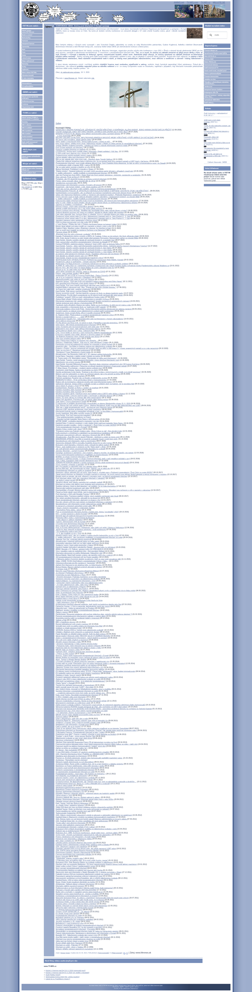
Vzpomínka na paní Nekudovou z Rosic (71, 575)
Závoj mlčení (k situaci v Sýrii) (67, 386)
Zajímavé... (25, 69)
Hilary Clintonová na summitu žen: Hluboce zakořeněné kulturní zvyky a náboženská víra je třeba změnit (95, 591)
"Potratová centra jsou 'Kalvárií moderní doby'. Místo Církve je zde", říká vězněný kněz (89, 431)
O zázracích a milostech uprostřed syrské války (74, 506)
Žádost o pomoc (62, 612)
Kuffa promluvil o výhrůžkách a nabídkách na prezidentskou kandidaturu (83, 433)
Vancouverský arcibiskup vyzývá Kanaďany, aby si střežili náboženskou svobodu (87, 878)
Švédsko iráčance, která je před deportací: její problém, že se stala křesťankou (86, 486)
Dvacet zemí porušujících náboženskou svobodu (74, 780)
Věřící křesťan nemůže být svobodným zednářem (74, 919)
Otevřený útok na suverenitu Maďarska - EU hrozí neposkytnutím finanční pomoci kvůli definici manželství (96, 864)
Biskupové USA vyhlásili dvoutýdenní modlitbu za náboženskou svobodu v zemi (86, 829)
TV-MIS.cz (205, 2)
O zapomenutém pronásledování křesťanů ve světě (75, 772)
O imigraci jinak (62, 569)
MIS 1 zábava (26, 125)
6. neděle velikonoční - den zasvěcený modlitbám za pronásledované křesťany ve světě (89, 537)
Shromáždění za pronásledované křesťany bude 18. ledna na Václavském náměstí (87, 931)
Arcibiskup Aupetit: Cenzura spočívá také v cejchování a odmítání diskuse (84, 396)
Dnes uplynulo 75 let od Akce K (68, 177)
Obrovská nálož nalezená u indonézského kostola (74, 908)
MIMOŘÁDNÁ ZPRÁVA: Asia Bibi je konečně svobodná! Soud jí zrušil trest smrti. (87, 439)
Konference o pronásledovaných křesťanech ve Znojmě (77, 896)
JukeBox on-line (210, 79)
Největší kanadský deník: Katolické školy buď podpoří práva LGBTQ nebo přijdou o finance (90, 394)
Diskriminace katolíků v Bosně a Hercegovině (73, 852)
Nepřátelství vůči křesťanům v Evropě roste (72, 724)
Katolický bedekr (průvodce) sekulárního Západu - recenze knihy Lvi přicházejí (85, 547)
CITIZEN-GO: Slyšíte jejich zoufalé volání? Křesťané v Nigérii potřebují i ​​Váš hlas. (87, 151)
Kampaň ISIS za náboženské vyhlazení (71, 587)
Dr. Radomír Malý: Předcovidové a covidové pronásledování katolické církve (85, 315)
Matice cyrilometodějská (212, 73)
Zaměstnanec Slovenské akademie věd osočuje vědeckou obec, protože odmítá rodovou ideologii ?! (94, 614)
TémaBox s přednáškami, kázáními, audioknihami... (216, 83)
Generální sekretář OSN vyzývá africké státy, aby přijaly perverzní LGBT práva (86, 849)
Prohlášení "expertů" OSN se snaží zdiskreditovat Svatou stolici (80, 297)
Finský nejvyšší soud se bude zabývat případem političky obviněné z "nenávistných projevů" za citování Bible (98, 197)
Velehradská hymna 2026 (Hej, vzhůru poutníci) (63, 977)
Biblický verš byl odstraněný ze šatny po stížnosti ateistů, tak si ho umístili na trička (88, 374)
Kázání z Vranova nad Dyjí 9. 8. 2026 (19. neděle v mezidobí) (67, 973)
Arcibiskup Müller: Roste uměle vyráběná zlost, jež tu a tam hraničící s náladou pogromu (89, 764)
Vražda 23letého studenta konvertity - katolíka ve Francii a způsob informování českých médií (92, 146)
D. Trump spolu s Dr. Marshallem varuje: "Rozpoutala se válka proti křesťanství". (86, 358)
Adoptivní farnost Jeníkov (213, 89)
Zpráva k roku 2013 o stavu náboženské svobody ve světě (78, 679)
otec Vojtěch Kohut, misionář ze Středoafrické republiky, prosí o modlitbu (83, 689)
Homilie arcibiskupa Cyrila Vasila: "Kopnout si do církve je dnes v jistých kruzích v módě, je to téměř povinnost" (98, 372)
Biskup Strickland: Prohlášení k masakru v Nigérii (74, 169)
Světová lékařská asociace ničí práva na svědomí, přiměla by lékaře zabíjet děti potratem (90, 212)
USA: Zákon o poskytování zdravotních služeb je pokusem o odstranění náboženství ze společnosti (94, 815)
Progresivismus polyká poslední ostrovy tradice (74, 155)
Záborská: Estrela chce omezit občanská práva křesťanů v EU (79, 667)
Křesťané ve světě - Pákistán (67, 945)
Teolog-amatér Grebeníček (66, 813)
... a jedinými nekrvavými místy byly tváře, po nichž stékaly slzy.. (81, 693)
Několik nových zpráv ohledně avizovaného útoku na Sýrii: (78, 715)
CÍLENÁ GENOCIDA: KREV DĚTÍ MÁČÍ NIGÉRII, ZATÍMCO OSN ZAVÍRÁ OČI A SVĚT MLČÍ (92, 132)
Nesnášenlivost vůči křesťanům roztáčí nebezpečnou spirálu (79, 504)
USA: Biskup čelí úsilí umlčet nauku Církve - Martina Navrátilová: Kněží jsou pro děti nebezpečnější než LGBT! (98, 405)
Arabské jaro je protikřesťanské (67, 831)
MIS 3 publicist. (27, 130)
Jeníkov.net (208, 86)
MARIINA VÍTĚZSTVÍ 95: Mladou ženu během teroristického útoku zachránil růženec (88, 134)
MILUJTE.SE (219, 2)
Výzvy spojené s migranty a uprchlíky (70, 465)
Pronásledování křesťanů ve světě (69, 916)
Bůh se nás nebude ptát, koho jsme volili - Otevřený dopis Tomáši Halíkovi (84, 159)
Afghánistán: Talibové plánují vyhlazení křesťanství (75, 884)
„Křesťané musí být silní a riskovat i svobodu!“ (73, 234)
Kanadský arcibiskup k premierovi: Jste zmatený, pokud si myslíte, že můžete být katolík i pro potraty (95, 453)
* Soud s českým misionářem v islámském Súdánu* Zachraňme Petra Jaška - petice (75, 509)
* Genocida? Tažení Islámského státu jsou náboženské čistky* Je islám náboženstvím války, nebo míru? (79, 584)
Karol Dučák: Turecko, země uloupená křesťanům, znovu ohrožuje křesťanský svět (87, 360)
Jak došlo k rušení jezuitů (65, 480)
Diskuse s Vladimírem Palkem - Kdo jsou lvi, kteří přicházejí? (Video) (82, 342)
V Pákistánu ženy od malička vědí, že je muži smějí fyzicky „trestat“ (82, 860)
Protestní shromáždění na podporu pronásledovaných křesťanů (79, 925)
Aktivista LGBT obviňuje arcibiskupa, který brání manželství (78, 409)
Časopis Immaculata (211, 76)
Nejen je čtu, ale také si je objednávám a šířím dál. (213, 155)
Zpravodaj (25, 46)
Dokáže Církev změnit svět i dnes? (69, 429)
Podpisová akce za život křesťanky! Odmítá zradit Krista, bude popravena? (85, 888)
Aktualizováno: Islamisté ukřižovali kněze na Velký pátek (77, 541)
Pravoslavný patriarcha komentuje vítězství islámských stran (79, 876)
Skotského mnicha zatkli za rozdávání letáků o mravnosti (78, 618)
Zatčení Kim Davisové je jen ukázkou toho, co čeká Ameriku (79, 565)
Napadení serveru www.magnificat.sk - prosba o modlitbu (77, 894)
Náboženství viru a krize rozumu (68, 362)
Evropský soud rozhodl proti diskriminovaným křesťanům (77, 768)
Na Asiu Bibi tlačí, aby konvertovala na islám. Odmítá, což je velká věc (83, 468)
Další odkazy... (209, 102)
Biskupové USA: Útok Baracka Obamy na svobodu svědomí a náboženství (84, 862)
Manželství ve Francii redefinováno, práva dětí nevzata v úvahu (80, 766)
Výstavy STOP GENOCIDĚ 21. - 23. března (72, 912)
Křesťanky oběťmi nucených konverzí (70, 886)
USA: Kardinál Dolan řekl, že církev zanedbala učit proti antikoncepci (82, 821)
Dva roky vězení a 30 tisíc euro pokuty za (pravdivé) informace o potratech (84, 502)
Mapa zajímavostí (28, 61)
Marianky (25, 64)
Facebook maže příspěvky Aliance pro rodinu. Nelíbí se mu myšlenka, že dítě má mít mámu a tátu (93, 305)
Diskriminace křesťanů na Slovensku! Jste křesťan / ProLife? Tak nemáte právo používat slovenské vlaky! (96, 730)
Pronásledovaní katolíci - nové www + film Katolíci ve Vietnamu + (81, 774)
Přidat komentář (117, 953)
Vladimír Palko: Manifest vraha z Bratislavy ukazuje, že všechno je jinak (83, 228)
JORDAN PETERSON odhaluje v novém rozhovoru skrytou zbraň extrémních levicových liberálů (92, 463)
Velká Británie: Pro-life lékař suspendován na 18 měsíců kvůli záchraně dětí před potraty (89, 295)
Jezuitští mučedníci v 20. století (68, 921)
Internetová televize (211, 65)
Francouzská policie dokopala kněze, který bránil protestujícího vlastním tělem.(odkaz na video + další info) (97, 744)
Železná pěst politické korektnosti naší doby (72, 488)
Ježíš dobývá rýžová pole (65, 321)
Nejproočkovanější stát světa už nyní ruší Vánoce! (75, 279)
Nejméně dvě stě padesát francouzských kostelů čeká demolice (80, 516)
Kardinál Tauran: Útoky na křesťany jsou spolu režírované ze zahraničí (83, 809)
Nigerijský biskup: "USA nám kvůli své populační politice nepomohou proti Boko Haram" (89, 281)
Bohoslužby (26, 38)
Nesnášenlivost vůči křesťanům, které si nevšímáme (76, 441)
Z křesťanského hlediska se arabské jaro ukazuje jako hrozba (79, 870)
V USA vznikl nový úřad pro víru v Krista (71, 153)
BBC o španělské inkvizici (66, 622)
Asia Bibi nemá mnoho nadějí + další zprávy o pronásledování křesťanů (83, 937)
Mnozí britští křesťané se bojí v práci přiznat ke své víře (77, 596)
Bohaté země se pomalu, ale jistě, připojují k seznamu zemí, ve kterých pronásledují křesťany (91, 476)
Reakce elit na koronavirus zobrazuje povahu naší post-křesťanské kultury (84, 382)
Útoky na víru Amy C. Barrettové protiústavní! (73, 350)
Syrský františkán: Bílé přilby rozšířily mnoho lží (74, 413)
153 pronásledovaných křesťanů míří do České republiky (77, 557)
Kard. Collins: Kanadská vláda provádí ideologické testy (77, 461)
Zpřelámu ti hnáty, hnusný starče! (68, 675)
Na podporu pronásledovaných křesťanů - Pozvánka (75, 929)
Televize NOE (208, 59)
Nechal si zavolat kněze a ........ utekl (70, 317)
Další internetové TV (211, 68)
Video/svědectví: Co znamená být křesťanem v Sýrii (76, 581)
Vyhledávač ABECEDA (212, 100)
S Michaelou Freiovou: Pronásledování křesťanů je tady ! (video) (80, 732)
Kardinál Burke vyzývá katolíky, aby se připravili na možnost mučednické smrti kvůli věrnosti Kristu (93, 193)
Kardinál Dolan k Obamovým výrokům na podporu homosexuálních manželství (86, 817)
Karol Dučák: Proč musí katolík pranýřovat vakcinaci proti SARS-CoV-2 (83, 285)
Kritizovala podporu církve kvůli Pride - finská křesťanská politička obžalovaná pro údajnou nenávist (94, 309)
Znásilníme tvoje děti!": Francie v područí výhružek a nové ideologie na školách (86, 734)
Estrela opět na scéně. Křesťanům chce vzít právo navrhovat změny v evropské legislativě (90, 663)
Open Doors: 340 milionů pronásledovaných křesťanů (76, 325)
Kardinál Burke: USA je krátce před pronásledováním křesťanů (79, 880)
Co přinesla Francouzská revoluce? (69, 910)
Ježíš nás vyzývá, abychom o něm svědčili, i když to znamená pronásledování (86, 189)
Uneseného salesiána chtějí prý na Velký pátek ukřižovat (77, 543)
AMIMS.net (179, 2)
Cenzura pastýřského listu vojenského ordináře (74, 854)
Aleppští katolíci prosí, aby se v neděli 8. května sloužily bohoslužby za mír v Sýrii (87, 535)
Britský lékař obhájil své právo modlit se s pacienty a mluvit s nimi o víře (83, 226)
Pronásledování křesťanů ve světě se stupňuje (73, 470)
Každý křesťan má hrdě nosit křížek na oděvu (73, 699)
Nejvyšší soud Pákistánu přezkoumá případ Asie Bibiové (77, 571)
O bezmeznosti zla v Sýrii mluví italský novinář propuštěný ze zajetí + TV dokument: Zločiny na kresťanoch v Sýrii (82, 712)
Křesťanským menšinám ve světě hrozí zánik (73, 703)
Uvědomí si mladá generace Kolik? (69, 628)
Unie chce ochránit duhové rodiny (68, 339)
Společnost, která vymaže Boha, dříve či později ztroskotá (78, 313)
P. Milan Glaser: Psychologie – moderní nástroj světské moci (79, 368)
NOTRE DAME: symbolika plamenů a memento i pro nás (77, 421)
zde (35, 183)
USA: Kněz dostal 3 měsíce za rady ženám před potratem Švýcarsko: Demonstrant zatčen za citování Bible (97, 238)
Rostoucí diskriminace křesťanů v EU (70, 791)
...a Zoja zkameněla (63, 136)
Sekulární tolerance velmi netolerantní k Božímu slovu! (76, 220)
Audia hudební (27, 136)
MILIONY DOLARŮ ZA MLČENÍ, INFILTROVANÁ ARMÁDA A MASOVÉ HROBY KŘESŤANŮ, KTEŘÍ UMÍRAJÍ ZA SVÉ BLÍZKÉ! (105, 138)
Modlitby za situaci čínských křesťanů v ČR (72, 457)
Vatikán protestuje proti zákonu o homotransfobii (74, 303)
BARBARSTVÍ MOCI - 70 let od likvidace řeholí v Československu (81, 380)
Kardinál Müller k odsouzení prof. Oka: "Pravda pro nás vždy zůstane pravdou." (86, 287)
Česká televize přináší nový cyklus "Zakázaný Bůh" (75, 331)
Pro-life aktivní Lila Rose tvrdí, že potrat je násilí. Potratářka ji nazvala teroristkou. (87, 323)
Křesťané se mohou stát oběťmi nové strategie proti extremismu (80, 484)
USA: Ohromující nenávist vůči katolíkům (71, 847)
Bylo (23, 49)
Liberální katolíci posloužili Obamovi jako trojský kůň (76, 843)
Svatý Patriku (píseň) (53, 975)
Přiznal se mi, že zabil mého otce (68, 270)
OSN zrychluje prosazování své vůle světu (72, 222)
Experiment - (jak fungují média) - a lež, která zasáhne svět (78, 187)
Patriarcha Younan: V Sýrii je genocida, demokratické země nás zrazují (83, 606)
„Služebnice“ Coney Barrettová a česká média (73, 352)
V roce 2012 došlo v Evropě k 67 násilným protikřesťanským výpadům (82, 752)
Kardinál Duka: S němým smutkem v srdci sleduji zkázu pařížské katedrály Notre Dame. (90, 423)
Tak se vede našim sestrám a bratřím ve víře (73, 167)
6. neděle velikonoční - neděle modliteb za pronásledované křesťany (81, 173)
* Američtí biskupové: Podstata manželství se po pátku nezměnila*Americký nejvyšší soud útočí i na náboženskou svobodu (81, 578)
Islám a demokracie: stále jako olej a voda (72, 719)
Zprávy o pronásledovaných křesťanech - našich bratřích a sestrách (81, 638)
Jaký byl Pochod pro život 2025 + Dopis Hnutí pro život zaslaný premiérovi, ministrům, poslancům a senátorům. (98, 175)
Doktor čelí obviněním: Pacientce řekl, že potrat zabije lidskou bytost (82, 400)
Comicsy (25, 104)
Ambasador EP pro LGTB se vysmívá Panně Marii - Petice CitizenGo (82, 275)
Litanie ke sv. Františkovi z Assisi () (58, 979)
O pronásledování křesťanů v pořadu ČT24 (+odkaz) (75, 827)
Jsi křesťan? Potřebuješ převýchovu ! (70, 573)
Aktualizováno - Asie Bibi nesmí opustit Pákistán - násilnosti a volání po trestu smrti (88, 437)
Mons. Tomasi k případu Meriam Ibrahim (71, 660)
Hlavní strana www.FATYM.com (28, 31)
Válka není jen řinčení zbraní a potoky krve (72, 941)
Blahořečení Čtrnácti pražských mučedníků (72, 789)
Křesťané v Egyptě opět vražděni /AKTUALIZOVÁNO (76, 890)
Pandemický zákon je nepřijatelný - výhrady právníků (76, 262)
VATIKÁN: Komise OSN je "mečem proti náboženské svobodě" (80, 630)
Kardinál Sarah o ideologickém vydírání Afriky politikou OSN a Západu (82, 845)
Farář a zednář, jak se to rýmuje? (68, 726)
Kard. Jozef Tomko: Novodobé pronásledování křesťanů (77, 695)
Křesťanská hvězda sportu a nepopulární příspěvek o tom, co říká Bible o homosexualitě (89, 411)
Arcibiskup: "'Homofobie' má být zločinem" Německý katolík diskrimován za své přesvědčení (75, 761)
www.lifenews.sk (70, 78)
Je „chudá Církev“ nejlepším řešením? (70, 805)
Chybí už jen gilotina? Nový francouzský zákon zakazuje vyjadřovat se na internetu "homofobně (92, 728)
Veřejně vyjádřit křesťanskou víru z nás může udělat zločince (79, 209)
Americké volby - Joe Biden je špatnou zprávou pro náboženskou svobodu (84, 346)
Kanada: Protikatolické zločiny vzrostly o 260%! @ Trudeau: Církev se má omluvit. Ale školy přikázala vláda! (97, 236)
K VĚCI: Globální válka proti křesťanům (71, 697)
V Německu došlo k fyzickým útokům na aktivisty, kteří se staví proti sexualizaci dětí (88, 559)
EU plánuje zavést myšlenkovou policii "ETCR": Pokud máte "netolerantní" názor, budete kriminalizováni (95, 671)
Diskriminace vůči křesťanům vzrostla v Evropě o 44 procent (79, 185)
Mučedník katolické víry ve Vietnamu (70, 917)
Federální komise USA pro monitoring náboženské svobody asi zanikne (83, 874)
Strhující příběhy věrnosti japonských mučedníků (74, 949)
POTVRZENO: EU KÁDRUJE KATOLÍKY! (72, 776)
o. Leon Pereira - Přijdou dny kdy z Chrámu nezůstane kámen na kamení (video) (86, 224)
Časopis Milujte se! (210, 50)
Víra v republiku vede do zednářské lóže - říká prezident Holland (80, 551)
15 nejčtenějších (27, 86)
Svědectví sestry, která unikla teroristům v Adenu (74, 545)
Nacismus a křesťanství (65, 740)
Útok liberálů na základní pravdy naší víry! (72, 256)
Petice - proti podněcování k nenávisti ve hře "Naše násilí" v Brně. (81, 447)
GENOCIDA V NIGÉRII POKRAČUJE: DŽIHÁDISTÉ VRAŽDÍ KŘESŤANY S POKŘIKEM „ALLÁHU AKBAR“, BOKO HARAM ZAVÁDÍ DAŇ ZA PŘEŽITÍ (113, 130)
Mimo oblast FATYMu (29, 72)
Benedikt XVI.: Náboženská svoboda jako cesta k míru (77, 935)
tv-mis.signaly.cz (27, 186)
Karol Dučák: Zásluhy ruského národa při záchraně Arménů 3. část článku (84, 248)
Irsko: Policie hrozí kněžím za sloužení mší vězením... (77, 340)
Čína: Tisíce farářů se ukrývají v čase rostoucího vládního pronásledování (84, 333)
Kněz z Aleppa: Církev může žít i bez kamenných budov (77, 595)
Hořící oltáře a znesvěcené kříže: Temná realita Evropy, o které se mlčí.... (84, 142)
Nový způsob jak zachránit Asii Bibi (69, 526)
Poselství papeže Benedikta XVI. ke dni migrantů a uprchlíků (79, 927)
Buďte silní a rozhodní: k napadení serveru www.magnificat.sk (79, 892)
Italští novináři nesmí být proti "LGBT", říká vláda (74, 687)
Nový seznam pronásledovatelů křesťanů (71, 868)
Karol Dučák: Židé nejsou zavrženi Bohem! (72, 291)
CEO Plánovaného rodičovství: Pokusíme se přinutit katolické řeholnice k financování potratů (91, 366)
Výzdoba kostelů (28, 75)
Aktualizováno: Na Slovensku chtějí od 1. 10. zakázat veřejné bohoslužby (84, 354)
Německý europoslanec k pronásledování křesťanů (75, 770)
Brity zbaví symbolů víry (65, 841)
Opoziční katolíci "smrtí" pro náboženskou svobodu (75, 778)
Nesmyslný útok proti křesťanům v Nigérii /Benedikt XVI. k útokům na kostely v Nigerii (89, 872)
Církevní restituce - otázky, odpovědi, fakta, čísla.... (217, 96)
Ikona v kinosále (62, 856)
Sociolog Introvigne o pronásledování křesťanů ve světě (77, 691)
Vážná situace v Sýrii (64, 795)
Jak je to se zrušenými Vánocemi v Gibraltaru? (74, 277)
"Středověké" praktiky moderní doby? (70, 858)
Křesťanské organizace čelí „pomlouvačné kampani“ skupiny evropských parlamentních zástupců (93, 301)
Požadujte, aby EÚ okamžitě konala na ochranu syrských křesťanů (81, 179)
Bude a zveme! (27, 35)
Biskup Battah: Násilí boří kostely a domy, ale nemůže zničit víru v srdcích (84, 555)
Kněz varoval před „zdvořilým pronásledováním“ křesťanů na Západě (82, 242)
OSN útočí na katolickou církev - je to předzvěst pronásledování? (80, 681)
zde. (93, 78)
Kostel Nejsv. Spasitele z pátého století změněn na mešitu (78, 356)
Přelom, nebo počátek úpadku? (67, 274)
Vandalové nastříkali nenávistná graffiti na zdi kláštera (76, 665)
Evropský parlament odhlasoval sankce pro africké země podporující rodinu (84, 677)
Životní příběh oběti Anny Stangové (69, 943)
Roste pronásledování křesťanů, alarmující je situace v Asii (78, 500)
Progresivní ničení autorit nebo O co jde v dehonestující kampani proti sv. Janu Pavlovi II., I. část (93, 218)
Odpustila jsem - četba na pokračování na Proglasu (75, 608)
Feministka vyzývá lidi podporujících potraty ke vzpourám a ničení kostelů (84, 344)
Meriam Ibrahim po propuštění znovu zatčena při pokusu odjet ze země (83, 658)
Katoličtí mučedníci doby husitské (69, 390)
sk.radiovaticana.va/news (70, 72)
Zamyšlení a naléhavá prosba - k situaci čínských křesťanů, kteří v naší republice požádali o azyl (93, 459)
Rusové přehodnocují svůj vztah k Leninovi (72, 624)
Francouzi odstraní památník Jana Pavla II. (72, 589)
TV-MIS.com (192, 2)
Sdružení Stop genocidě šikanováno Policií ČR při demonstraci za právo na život (86, 742)
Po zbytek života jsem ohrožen (67, 914)
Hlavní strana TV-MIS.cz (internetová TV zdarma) (30, 118)
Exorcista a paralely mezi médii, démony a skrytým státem (78, 335)
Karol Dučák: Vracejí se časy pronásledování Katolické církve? (80, 258)
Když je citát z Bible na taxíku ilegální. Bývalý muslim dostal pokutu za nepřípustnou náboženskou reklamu (97, 203)
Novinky (25, 122)
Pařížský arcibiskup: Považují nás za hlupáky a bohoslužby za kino (81, 378)
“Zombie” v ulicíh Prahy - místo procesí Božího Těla (75, 736)
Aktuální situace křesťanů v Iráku (68, 642)
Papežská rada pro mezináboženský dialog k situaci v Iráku (78, 648)
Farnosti (25, 40)
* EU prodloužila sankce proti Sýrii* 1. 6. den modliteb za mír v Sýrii (69, 532)
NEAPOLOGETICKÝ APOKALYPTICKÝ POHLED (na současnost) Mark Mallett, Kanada (89, 260)
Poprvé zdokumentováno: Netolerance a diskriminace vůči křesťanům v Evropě (86, 933)
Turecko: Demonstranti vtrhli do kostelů (71, 522)
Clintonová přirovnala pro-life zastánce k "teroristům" (76, 563)
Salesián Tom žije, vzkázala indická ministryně (73, 539)
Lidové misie (26, 58)
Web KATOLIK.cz (210, 56)
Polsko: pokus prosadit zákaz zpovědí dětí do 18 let (75, 181)
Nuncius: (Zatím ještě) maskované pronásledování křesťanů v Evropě (82, 656)
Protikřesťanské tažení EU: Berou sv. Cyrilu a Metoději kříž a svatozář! (83, 784)
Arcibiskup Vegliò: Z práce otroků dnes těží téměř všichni (78, 902)
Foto (23, 52)
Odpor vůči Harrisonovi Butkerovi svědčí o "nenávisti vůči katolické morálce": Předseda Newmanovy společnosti (98, 195)
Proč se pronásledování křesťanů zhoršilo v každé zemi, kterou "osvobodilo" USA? (87, 512)
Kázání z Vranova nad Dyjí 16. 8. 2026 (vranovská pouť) (66, 971)
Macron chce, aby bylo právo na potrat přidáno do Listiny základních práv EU (85, 268)
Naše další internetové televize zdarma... (29, 143)
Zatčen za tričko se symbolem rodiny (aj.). (72, 748)
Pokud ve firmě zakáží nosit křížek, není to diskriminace (77, 492)
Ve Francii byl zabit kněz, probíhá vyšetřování (73, 289)
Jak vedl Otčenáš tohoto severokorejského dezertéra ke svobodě (80, 449)
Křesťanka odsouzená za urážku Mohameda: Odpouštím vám (79, 553)
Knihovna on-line (28, 101)
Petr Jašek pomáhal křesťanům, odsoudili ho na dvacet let (78, 498)
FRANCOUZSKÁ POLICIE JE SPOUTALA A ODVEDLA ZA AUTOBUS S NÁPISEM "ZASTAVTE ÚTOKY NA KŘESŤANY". (102, 191)
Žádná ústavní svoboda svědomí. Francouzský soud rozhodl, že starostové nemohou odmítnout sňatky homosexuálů (100, 705)
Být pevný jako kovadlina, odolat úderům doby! (73, 140)
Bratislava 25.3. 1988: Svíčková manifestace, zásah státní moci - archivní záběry (87, 833)
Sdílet (58, 123)
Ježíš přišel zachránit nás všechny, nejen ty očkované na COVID (80, 272)
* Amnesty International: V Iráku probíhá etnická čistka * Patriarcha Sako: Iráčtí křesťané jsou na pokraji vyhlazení (78, 645)
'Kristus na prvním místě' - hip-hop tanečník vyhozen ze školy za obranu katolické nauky (89, 293)
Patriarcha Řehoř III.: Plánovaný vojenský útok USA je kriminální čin (82, 721)
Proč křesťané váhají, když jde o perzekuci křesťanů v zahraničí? (80, 478)
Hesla (24, 55)
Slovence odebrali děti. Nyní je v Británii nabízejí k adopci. (78, 797)
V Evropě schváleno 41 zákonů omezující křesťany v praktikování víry (82, 661)
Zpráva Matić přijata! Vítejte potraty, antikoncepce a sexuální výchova (82, 299)
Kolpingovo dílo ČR (211, 92)
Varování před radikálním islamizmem (70, 825)
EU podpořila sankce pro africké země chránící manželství (78, 673)
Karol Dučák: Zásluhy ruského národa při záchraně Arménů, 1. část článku (84, 252)
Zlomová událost (62, 717)
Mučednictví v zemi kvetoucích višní (70, 923)
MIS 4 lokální (26, 133)
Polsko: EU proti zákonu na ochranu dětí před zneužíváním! (78, 398)
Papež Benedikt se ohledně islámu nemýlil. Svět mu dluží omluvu (81, 634)
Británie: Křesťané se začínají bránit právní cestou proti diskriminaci (81, 906)
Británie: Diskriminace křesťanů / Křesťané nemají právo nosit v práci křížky (85, 799)
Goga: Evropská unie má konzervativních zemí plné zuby (77, 327)
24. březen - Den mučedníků (66, 750)
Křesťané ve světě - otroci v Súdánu (69, 947)
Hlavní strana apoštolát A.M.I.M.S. (30, 97)
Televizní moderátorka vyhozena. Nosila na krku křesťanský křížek (81, 701)
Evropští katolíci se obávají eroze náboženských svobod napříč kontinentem (85, 311)
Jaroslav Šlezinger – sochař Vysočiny (70, 451)
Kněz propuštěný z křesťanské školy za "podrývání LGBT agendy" (81, 307)
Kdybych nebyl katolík (64, 786)
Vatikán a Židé (61, 620)
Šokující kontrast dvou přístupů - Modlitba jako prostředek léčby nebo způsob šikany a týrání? (91, 211)
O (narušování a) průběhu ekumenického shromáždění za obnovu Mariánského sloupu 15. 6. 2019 (93, 403)
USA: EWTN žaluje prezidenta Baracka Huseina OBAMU (77, 851)
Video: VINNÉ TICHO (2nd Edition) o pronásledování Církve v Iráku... (82, 561)
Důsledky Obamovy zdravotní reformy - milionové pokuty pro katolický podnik (85, 793)
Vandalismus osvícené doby (66, 183)
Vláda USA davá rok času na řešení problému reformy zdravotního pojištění (84, 807)
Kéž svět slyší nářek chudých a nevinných (72, 640)
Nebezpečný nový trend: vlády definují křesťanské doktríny (78, 329)
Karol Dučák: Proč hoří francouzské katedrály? (73, 415)
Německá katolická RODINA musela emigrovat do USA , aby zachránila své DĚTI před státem (91, 707)
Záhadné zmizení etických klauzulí (69, 801)
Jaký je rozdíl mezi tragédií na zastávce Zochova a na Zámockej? (81, 230)
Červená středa (61, 232)
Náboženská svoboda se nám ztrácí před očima (74, 738)
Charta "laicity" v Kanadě (65, 683)
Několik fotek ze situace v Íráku (68, 650)
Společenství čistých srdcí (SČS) (215, 53)
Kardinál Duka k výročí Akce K (67, 598)
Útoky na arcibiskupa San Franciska (69, 593)
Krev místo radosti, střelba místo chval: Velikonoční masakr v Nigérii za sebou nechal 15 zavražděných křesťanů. (99, 144)
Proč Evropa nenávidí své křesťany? (69, 147)
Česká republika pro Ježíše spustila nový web (73, 811)
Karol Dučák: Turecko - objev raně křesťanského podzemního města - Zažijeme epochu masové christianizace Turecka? (101, 246)
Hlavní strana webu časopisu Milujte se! (32, 169)
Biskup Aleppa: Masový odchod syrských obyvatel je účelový (79, 567)
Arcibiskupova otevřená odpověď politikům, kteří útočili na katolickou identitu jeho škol (88, 604)
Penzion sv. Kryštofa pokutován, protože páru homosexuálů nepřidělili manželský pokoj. (89, 758)
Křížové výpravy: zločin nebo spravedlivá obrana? (75, 207)
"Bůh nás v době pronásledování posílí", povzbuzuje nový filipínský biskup (84, 407)
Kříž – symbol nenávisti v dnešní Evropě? (72, 514)
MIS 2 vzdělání (27, 128)
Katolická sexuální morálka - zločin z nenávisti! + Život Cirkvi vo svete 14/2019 (86, 425)
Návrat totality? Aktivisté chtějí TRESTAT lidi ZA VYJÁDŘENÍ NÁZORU (83, 636)
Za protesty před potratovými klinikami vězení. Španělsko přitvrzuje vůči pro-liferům (87, 254)
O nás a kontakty (28, 78)
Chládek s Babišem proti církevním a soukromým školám (77, 632)
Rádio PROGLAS (210, 62)
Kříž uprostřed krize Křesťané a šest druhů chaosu (75, 283)
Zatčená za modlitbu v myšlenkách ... (70, 205)
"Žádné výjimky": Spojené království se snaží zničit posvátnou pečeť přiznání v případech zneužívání (94, 171)
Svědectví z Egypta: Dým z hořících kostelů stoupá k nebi (78, 723)
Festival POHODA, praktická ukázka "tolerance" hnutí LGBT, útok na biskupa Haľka (88, 244)
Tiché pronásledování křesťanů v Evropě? (71, 427)
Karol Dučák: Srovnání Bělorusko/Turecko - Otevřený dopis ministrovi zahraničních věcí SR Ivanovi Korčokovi (98, 364)
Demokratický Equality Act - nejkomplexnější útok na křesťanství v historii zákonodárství (89, 319)
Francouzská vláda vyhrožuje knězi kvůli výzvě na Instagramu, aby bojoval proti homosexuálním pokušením (97, 201)
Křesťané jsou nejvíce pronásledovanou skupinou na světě (78, 939)
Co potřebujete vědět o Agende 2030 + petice (73, 165)
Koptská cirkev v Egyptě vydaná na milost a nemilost (76, 904)
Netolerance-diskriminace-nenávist (69, 788)
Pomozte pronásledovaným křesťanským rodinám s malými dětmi (81, 616)
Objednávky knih (28, 107)
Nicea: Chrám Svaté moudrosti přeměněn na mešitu (75, 882)
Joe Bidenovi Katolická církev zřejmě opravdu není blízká (77, 337)
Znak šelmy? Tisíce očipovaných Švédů (71, 402)
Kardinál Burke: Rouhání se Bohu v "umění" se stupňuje (77, 388)
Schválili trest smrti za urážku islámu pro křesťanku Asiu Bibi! (79, 626)
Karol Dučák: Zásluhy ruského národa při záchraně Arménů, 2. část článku (84, 250)
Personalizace (27, 83)
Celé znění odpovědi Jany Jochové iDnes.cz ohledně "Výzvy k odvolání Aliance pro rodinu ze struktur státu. (97, 214)
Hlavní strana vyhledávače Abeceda (31, 157)
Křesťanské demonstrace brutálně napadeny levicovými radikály (80, 669)
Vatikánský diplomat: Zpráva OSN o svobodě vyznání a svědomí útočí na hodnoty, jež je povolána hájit (95, 384)
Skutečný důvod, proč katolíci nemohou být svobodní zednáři (79, 482)
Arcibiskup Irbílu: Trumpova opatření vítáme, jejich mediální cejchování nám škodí (87, 496)
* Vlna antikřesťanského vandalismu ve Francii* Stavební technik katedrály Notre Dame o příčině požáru (77, 418)
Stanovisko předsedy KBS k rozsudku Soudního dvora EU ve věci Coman (84, 443)
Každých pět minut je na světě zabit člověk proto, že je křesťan (80, 900)
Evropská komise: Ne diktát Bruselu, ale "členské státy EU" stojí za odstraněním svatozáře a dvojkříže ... (96, 782)
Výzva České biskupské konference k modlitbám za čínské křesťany (82, 455)
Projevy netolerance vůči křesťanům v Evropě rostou (76, 837)
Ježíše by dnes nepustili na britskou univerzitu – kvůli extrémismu (81, 530)
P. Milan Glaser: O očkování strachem (70, 376)
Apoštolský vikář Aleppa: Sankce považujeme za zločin (77, 370)
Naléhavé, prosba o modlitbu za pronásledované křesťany (77, 610)
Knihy (24, 66)
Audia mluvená (27, 139)
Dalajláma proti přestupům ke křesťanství (71, 756)
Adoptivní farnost (28, 43)
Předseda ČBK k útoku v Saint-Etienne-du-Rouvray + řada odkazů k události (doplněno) (75, 519)
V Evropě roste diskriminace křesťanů (70, 524)
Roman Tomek (65, 953)
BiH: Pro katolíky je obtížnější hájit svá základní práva (76, 467)
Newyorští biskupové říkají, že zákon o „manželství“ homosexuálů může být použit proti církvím (92, 898)
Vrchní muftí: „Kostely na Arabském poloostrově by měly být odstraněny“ (84, 835)
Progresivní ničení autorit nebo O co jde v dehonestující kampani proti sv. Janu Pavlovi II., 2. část (93, 216)
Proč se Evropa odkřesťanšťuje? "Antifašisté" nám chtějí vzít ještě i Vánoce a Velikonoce (90, 528)
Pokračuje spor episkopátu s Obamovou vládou (74, 839)
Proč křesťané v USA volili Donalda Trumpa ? (73, 494)
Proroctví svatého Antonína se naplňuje (71, 149)
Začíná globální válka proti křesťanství (70, 157)
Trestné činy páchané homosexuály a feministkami (75, 685)
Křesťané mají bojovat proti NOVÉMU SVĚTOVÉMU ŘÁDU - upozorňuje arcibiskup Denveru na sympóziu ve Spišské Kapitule (104, 709)
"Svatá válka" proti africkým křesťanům (71, 823)
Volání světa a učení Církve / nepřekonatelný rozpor (75, 866)
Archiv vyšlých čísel (29, 173)
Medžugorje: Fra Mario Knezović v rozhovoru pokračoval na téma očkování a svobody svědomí (92, 264)
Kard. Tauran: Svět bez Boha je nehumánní (72, 803)
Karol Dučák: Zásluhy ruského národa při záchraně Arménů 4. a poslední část (85, 240)
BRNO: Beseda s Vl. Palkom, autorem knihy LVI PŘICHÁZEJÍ (80, 549)
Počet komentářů (103, 953)
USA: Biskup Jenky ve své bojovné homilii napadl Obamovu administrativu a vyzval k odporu (91, 819)
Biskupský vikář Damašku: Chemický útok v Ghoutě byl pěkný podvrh (82, 445)
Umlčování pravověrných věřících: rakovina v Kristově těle (78, 435)
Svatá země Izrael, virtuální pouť (215, 70)
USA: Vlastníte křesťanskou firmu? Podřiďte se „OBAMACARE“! (80, 754)
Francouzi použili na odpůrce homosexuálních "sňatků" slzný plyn (81, 746)
